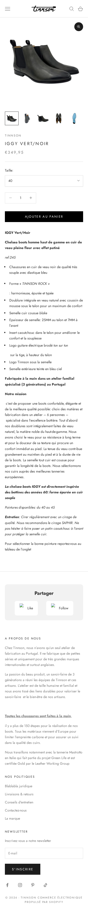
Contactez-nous (16, 810)
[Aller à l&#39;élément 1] (12, 118)
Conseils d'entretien (19, 802)
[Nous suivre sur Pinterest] (32, 885)
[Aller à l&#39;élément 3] (43, 118)
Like (30, 608)
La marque (12, 818)
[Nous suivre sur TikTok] (45, 885)
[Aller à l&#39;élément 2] (27, 118)
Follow (63, 608)
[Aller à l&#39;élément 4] (59, 118)
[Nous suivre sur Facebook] (7, 885)
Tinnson (13, 135)
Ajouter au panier (44, 216)
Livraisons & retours (19, 794)
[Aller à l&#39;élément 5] (74, 118)
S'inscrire (22, 869)
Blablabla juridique (18, 786)
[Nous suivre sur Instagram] (20, 885)
